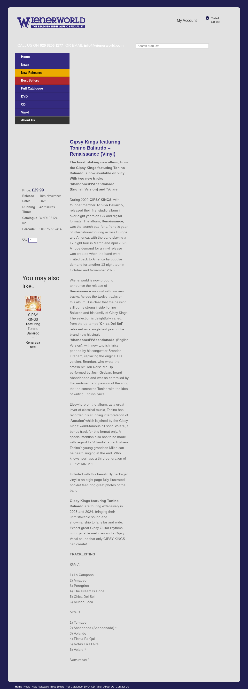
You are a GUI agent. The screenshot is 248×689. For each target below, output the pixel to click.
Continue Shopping (40, 250)
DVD (24, 96)
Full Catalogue (32, 88)
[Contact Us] (209, 30)
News (25, 65)
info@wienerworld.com (104, 45)
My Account (187, 20)
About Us (28, 120)
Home (25, 57)
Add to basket (37, 258)
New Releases (31, 73)
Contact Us (122, 686)
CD (23, 104)
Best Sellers (30, 80)
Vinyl (25, 112)
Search (228, 48)
